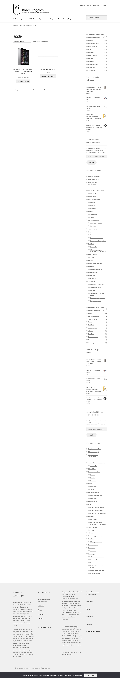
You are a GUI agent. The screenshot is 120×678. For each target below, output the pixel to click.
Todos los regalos (18, 19)
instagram (96, 5)
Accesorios (93, 193)
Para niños (91, 67)
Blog (51, 19)
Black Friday (92, 196)
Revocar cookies (90, 675)
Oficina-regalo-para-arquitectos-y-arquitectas (98, 250)
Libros (90, 49)
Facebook (41, 606)
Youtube (40, 618)
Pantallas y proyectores (95, 263)
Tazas (92, 217)
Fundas (92, 205)
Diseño (90, 40)
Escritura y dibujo (93, 43)
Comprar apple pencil (47, 76)
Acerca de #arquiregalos (65, 19)
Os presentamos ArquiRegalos (93, 183)
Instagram (41, 614)
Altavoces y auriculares (97, 284)
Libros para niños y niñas (98, 241)
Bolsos (92, 202)
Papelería (91, 61)
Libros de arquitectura (97, 235)
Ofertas (90, 58)
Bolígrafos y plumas (96, 223)
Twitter (40, 610)
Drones (92, 290)
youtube (103, 5)
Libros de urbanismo (96, 238)
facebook (82, 5)
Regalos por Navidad (94, 176)
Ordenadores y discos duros (97, 294)
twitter (89, 5)
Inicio (16, 25)
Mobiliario (91, 52)
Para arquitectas (93, 64)
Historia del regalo (93, 179)
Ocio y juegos (92, 55)
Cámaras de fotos (95, 287)
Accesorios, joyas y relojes (96, 34)
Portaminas (93, 226)
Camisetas (93, 214)
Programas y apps (95, 301)
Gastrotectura (92, 46)
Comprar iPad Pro (23, 81)
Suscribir (91, 162)
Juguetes (93, 278)
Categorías (40, 19)
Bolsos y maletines (94, 37)
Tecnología (91, 70)
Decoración (93, 247)
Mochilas (93, 208)
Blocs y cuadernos (96, 269)
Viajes (92, 257)
